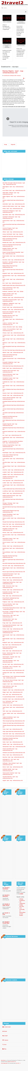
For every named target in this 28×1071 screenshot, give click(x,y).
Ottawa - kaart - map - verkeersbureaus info (13, 580)
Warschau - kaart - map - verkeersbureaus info (13, 757)
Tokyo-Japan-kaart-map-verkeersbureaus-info (13, 731)
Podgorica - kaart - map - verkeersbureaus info (13, 601)
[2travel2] (14, 3)
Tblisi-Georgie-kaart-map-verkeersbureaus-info (14, 720)
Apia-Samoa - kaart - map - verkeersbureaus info (14, 214)
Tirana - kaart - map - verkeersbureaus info (12, 729)
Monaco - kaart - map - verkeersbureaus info (13, 532)
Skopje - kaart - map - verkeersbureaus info (13, 692)
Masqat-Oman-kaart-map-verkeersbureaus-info (14, 521)
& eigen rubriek (6, 904)
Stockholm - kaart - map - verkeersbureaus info (13, 699)
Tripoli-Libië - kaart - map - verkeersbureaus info (14, 733)
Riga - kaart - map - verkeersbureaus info (12, 644)
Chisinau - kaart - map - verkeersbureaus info (13, 332)
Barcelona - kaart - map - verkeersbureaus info (13, 259)
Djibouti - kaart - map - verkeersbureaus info (13, 352)
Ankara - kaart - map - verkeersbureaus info (13, 208)
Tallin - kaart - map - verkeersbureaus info (12, 711)
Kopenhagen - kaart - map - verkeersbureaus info (14, 452)
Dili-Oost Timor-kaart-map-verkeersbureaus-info (14, 350)
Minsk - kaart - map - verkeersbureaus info (12, 526)
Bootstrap (3, 1060)
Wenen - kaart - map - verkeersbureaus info (13, 767)
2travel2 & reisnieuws (6, 888)
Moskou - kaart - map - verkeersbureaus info (13, 546)
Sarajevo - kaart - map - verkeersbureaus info (13, 683)
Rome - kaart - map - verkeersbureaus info (12, 650)
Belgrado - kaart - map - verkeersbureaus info (13, 273)
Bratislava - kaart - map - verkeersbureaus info (13, 297)
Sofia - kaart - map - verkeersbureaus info (12, 694)
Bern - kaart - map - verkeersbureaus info (12, 283)
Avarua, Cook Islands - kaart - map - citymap (13, 234)
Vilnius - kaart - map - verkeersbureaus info (13, 754)
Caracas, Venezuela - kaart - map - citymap (12, 326)
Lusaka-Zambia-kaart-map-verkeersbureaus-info (14, 488)
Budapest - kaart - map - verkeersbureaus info (13, 309)
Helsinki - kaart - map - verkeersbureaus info (13, 395)
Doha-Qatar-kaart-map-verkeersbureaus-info (13, 366)
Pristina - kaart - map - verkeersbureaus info (13, 628)
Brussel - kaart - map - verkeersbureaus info (13, 307)
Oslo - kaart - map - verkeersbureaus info (12, 577)
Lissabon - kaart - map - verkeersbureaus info (13, 472)
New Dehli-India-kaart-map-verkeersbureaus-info (14, 563)
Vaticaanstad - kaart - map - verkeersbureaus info (14, 746)
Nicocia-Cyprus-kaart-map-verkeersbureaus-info (14, 571)
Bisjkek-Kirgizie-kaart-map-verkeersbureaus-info (14, 285)
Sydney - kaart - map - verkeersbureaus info (13, 705)
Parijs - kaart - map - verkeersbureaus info (12, 595)
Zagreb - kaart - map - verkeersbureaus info (13, 780)
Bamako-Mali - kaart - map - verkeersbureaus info (14, 242)
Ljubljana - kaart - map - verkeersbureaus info (13, 474)
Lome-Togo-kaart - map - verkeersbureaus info (13, 480)
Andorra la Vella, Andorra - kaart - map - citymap (14, 206)
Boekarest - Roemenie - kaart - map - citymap (13, 291)
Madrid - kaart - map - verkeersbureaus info (13, 493)
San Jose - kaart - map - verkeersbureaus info (13, 664)
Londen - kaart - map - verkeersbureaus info (13, 482)
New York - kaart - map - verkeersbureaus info (13, 565)
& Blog (6, 913)
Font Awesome (4, 1063)
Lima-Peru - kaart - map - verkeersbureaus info (13, 469)
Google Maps (6, 922)
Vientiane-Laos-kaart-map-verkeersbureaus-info (14, 752)
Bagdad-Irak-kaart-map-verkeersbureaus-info (13, 236)
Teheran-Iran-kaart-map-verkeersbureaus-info (13, 723)
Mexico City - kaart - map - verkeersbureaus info (14, 524)
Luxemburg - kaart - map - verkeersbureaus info (14, 491)
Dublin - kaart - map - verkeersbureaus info (12, 368)
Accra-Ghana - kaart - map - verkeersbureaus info (14, 190)
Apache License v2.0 (11, 1061)
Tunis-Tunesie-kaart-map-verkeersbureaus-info (14, 736)
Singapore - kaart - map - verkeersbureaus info (13, 690)
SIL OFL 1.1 (18, 1063)
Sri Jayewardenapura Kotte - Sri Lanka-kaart (13, 696)
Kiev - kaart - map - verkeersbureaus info (12, 435)
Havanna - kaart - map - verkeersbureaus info (13, 393)
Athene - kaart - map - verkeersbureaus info (13, 231)
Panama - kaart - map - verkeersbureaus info (13, 589)
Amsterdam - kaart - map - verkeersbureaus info (14, 204)
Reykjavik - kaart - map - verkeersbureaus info (13, 642)
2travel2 (6, 895)
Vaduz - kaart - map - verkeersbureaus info (12, 742)
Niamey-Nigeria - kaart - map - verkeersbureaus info (13, 72)
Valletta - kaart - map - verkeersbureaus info (13, 744)
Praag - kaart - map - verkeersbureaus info (12, 622)
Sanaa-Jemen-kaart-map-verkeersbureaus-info (13, 670)
